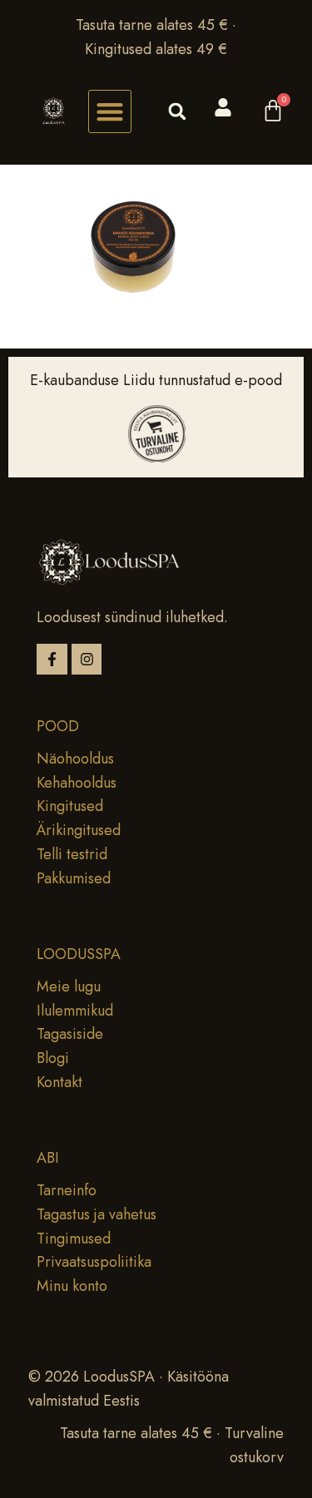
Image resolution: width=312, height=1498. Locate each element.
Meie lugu (69, 986)
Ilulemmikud (75, 1010)
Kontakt (59, 1082)
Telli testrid (72, 854)
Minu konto (72, 1286)
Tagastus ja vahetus (96, 1214)
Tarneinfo (67, 1190)
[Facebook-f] (52, 659)
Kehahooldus (76, 782)
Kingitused (70, 806)
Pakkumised (74, 878)
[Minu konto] (223, 107)
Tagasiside (70, 1034)
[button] (109, 111)
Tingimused (74, 1238)
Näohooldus (75, 758)
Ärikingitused (79, 830)
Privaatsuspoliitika (94, 1262)
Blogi (53, 1058)
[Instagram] (87, 659)
